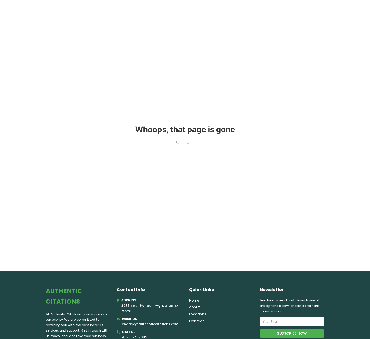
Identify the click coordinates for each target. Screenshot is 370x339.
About (194, 307)
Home (271, 9)
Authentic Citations (85, 9)
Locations (292, 9)
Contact (196, 321)
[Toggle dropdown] (322, 9)
